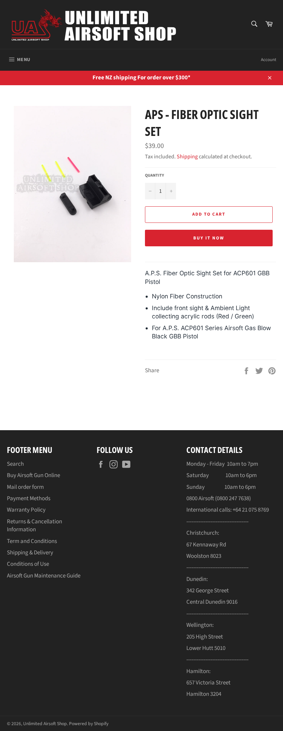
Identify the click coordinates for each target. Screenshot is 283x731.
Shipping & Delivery (30, 553)
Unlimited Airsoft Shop (45, 723)
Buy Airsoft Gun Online (33, 475)
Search (15, 464)
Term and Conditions (32, 541)
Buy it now (208, 238)
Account (268, 60)
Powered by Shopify (88, 723)
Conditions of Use (28, 564)
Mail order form (25, 487)
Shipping (187, 156)
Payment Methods (28, 498)
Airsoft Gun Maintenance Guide (43, 576)
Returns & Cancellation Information (34, 525)
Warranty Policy (26, 510)
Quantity (154, 175)
